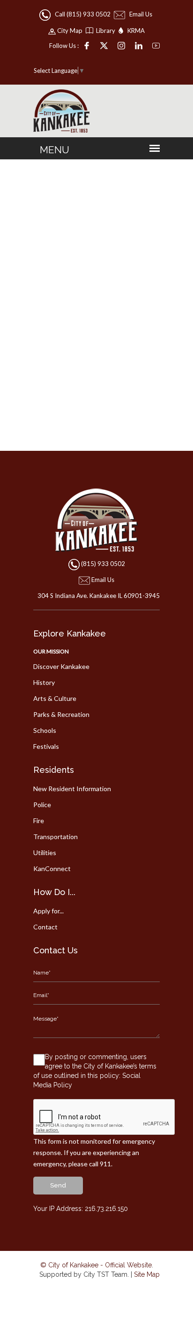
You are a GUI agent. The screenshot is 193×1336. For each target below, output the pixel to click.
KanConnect (52, 868)
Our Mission (51, 651)
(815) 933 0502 (103, 563)
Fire (38, 821)
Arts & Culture (54, 698)
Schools (44, 730)
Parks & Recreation (61, 714)
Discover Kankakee (61, 666)
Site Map (147, 1274)
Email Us (139, 14)
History (44, 682)
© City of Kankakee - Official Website (96, 1265)
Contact (45, 927)
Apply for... (48, 911)
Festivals (46, 746)
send (58, 1185)
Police (42, 805)
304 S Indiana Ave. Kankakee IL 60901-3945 (98, 595)
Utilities (44, 853)
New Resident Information (72, 789)
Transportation (55, 837)
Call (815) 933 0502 (81, 14)
